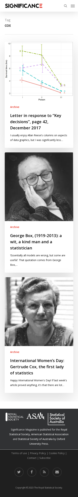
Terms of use (19, 453)
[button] (73, 6)
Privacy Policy (38, 453)
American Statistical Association (50, 434)
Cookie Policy (57, 453)
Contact (31, 458)
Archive (14, 107)
